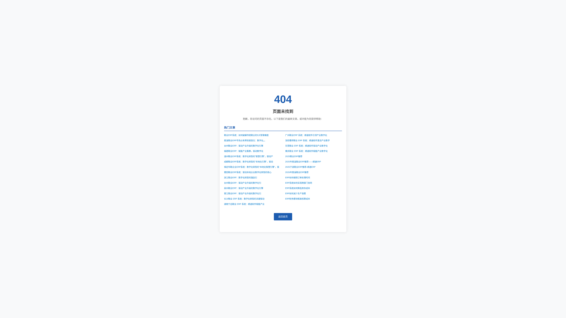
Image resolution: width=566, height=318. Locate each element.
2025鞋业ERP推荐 (293, 156)
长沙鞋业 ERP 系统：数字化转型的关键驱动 (244, 199)
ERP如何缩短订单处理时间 (297, 177)
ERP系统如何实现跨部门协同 (298, 183)
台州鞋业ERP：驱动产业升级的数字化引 (242, 183)
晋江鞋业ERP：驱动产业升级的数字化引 (242, 193)
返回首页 (283, 216)
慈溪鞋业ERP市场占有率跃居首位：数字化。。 (245, 140)
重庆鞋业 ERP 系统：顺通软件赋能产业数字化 (306, 151)
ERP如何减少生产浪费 (295, 193)
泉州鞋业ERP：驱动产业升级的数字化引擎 (243, 188)
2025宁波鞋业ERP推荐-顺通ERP (300, 167)
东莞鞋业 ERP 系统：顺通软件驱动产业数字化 (306, 146)
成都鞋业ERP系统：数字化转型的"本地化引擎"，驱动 (248, 161)
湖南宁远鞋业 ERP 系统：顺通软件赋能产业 (244, 204)
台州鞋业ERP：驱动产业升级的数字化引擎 (243, 146)
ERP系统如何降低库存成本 (297, 188)
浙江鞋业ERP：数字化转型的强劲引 (240, 177)
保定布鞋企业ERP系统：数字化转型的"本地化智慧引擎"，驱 (251, 167)
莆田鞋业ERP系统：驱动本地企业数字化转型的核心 (248, 172)
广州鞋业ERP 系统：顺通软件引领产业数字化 (306, 135)
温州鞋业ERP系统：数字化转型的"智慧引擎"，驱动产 (248, 156)
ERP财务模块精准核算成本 (297, 199)
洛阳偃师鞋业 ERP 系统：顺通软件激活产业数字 (307, 140)
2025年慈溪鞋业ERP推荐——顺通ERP (303, 161)
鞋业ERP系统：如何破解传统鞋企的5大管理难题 (246, 135)
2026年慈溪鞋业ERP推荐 (296, 172)
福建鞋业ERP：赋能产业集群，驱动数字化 (243, 151)
